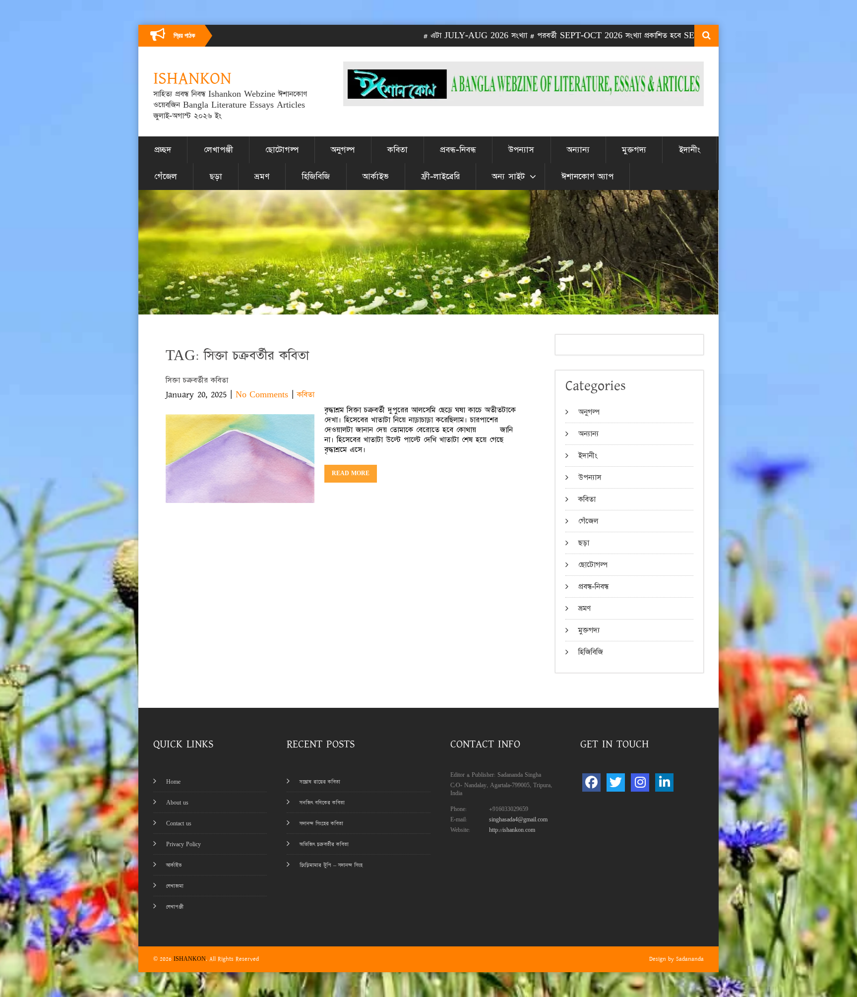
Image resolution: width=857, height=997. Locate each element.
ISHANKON (190, 959)
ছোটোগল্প (282, 149)
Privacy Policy (183, 844)
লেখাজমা (175, 886)
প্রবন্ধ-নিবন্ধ (458, 149)
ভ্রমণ (261, 176)
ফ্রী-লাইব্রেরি (440, 176)
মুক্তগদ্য (634, 149)
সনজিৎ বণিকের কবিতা (322, 803)
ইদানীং (689, 149)
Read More (350, 473)
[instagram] (640, 782)
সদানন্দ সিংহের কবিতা (321, 823)
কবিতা (397, 149)
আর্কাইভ (376, 176)
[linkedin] (664, 782)
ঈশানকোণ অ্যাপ (587, 176)
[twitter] (616, 782)
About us (177, 803)
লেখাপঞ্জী (218, 149)
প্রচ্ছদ (162, 149)
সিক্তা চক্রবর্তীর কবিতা (197, 380)
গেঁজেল (165, 176)
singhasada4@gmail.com (518, 819)
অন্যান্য (578, 149)
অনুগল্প (343, 149)
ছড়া (216, 176)
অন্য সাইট (508, 176)
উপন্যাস (521, 149)
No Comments (262, 394)
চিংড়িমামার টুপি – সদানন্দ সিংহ (331, 865)
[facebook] (591, 782)
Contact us (178, 823)
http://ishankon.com (512, 830)
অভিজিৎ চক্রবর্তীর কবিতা (324, 844)
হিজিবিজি (316, 176)
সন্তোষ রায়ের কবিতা (320, 782)
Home (173, 782)
